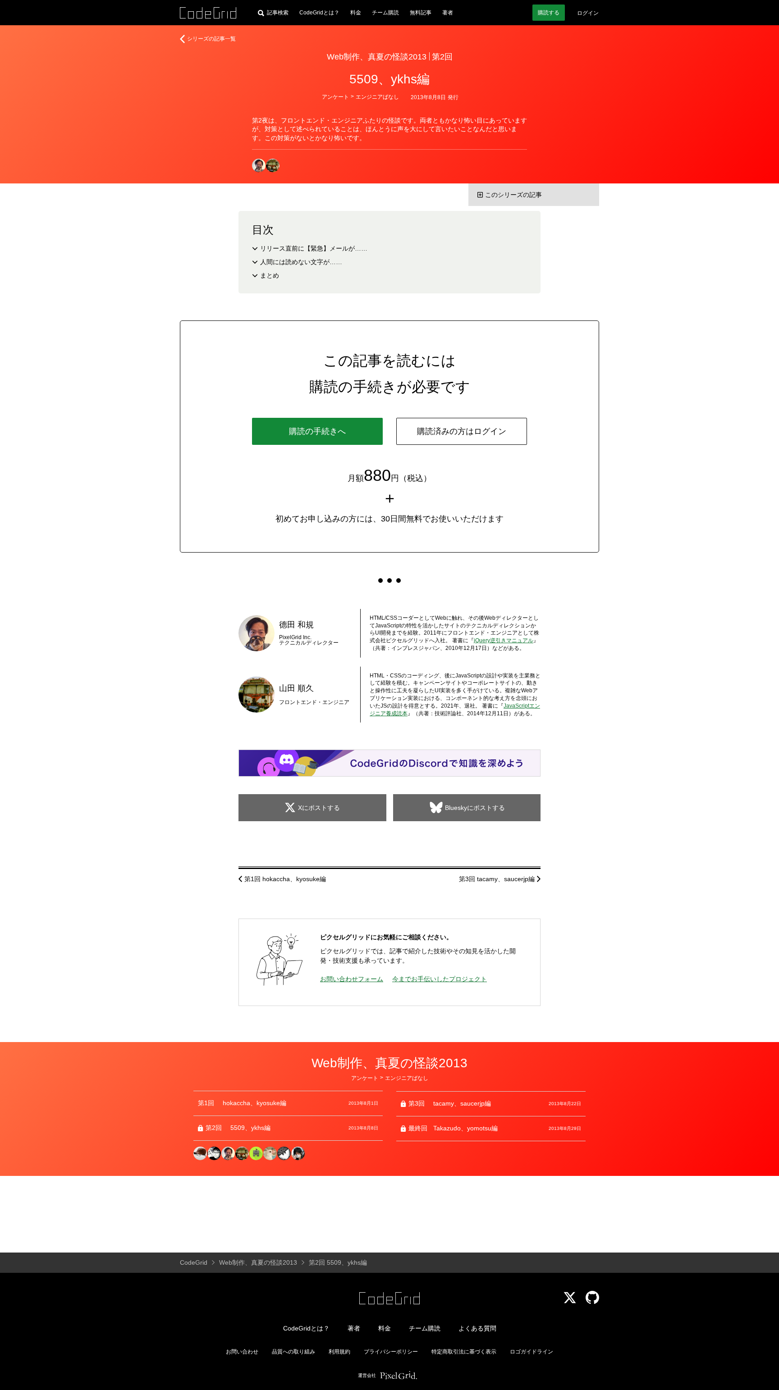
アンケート (335, 97)
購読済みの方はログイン (461, 431)
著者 (447, 12)
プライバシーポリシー (391, 1352)
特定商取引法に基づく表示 (463, 1352)
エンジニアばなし (377, 97)
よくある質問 (477, 1328)
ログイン (588, 13)
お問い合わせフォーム (351, 979)
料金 (355, 12)
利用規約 (339, 1352)
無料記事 (420, 12)
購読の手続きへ (317, 431)
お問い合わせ (242, 1352)
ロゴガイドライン (531, 1352)
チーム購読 (385, 12)
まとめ (269, 275)
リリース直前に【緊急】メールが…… (313, 248)
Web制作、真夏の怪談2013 (376, 57)
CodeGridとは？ (319, 12)
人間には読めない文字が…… (301, 261)
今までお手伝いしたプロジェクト (439, 979)
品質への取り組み (293, 1352)
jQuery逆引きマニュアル (503, 640)
